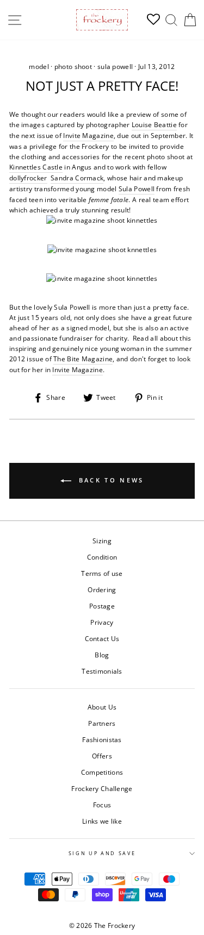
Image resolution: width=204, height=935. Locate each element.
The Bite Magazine (83, 358)
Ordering (102, 589)
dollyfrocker (28, 177)
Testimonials (102, 671)
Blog (102, 654)
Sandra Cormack (77, 177)
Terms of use (102, 573)
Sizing (102, 540)
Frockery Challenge (101, 788)
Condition (102, 557)
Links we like (102, 821)
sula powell (115, 66)
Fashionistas (102, 739)
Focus (102, 804)
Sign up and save (102, 853)
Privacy (101, 622)
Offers (102, 755)
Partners (101, 723)
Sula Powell (136, 188)
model (39, 66)
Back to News (110, 480)
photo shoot (73, 66)
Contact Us (102, 638)
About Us (102, 706)
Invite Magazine (88, 135)
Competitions (102, 772)
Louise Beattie (154, 124)
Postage (102, 605)
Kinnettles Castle (36, 166)
